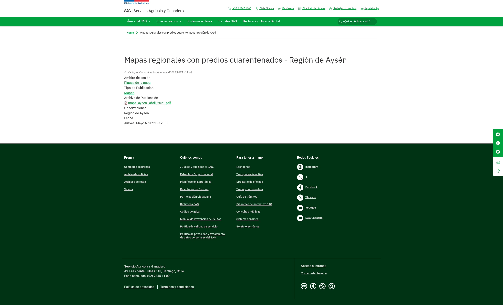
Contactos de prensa (137, 166)
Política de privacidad (139, 287)
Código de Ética (190, 211)
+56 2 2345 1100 (241, 8)
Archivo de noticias (136, 174)
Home (130, 32)
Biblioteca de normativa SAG (254, 204)
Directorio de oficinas (313, 8)
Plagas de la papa (137, 83)
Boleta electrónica (247, 226)
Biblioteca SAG (189, 204)
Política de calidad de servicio (199, 226)
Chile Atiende (266, 8)
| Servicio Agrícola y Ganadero (154, 10)
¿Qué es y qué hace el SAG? (197, 166)
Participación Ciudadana (195, 196)
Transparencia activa (249, 174)
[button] (138, 21)
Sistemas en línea (247, 219)
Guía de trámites (246, 196)
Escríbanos (288, 8)
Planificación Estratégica (195, 181)
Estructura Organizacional (196, 174)
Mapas (129, 93)
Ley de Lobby (371, 8)
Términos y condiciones (177, 287)
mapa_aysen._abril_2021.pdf (149, 103)
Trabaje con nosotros (344, 8)
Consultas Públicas (248, 211)
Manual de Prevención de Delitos (200, 219)
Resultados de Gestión (194, 189)
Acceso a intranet (313, 266)
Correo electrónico (314, 273)
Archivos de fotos (135, 181)
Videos (128, 189)
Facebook (311, 187)
